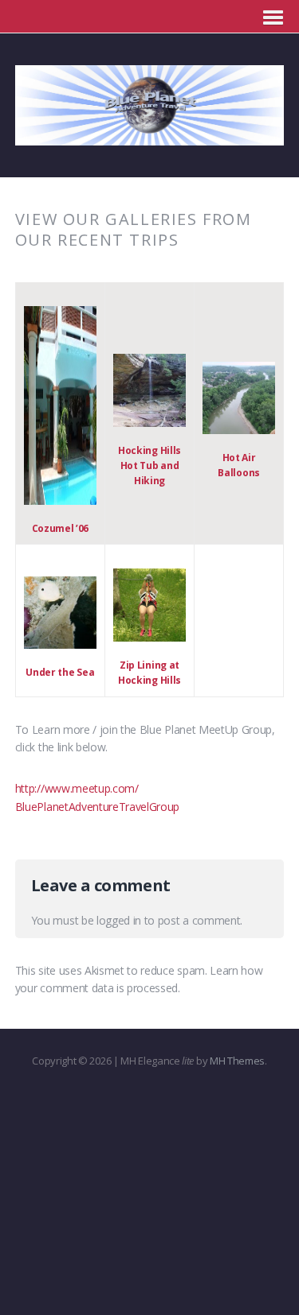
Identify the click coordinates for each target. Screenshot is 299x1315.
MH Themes (237, 1060)
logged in (118, 920)
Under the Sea (60, 672)
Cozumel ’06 (60, 528)
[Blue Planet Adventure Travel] (150, 136)
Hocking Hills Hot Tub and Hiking (149, 465)
